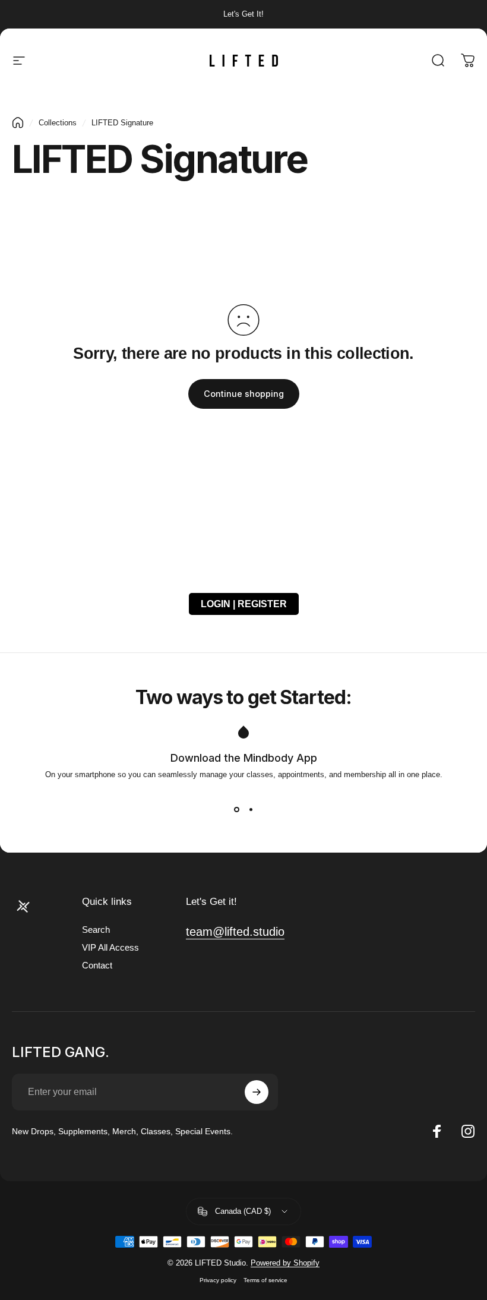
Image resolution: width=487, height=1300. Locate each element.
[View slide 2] (251, 810)
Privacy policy (218, 1280)
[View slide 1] (236, 810)
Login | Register (244, 604)
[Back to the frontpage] (18, 122)
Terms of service (265, 1280)
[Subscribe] (256, 1092)
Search (96, 930)
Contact (97, 965)
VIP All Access (110, 947)
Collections (58, 122)
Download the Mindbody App (243, 758)
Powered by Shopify (285, 1262)
